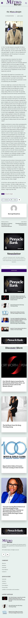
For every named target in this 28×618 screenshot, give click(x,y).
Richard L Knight (9, 193)
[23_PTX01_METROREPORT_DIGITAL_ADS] (14, 340)
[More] (19, 199)
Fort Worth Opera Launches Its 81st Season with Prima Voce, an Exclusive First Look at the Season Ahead (18, 297)
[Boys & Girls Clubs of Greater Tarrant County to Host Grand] (5, 312)
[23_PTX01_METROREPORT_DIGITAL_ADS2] (14, 249)
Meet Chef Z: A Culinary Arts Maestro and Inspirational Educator (6, 225)
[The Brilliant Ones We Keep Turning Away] (5, 305)
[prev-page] (2, 524)
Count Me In (14, 270)
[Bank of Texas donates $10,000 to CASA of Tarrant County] (5, 329)
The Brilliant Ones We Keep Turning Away (17, 305)
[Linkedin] (7, 554)
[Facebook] (3, 554)
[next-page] (4, 524)
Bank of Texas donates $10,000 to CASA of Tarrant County (18, 329)
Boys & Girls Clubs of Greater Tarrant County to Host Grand (17, 312)
